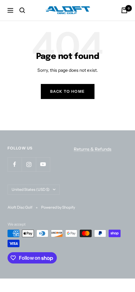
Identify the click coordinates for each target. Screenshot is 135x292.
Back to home (67, 91)
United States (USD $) (31, 189)
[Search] (22, 10)
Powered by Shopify (58, 207)
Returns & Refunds (92, 149)
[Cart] (124, 10)
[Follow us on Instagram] (29, 164)
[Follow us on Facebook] (15, 164)
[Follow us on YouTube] (43, 164)
